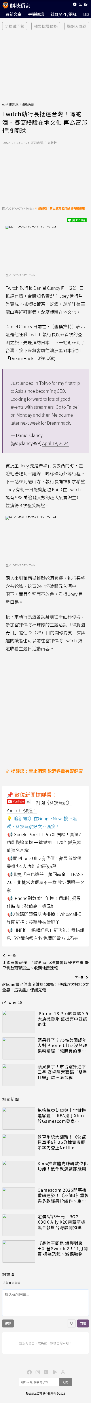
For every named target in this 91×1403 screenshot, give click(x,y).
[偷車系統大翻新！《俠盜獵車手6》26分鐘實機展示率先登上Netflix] (18, 1145)
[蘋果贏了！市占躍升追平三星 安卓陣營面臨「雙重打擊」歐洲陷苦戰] (18, 1075)
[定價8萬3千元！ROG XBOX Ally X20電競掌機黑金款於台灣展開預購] (18, 1225)
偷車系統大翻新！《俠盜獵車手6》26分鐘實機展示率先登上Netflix (62, 1142)
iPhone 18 (12, 1002)
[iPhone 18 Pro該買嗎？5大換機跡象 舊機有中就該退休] (18, 1022)
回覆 (83, 1323)
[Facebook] (29, 1372)
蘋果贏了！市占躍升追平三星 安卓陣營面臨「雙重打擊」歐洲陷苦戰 (62, 1072)
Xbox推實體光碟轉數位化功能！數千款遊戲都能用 (63, 1166)
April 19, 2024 (55, 443)
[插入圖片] (72, 1323)
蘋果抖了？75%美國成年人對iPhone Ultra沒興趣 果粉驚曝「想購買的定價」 (63, 1045)
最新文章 (13, 14)
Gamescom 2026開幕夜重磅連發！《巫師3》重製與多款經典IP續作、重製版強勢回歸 (63, 1195)
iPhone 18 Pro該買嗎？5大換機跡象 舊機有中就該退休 (63, 1019)
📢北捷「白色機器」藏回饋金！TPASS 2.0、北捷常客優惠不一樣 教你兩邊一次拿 (45, 882)
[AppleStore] (62, 1372)
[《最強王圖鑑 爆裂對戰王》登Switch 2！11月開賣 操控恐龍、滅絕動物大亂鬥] (18, 1251)
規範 (8, 1323)
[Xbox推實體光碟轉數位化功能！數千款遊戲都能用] (18, 1172)
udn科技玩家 (10, 104)
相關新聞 (10, 1099)
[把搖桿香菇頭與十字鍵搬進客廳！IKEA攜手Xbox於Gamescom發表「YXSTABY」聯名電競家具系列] (18, 1119)
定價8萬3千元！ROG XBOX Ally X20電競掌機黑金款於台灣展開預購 (61, 1222)
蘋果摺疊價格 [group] (46, 26)
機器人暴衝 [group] (77, 26)
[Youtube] (75, 5)
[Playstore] (54, 1372)
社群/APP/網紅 (64, 14)
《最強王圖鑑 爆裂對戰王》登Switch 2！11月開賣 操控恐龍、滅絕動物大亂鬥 (63, 1248)
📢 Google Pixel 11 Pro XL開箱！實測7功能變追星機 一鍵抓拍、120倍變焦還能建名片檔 (44, 842)
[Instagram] (37, 1372)
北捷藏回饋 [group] (15, 26)
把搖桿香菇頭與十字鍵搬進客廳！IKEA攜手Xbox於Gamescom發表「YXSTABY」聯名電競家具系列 (62, 1116)
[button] (80, 5)
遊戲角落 (28, 104)
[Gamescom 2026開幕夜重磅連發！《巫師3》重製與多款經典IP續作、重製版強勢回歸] (18, 1198)
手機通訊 (36, 14)
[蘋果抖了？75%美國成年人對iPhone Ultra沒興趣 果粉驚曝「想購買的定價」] (18, 1048)
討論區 (8, 1274)
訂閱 (65, 1382)
